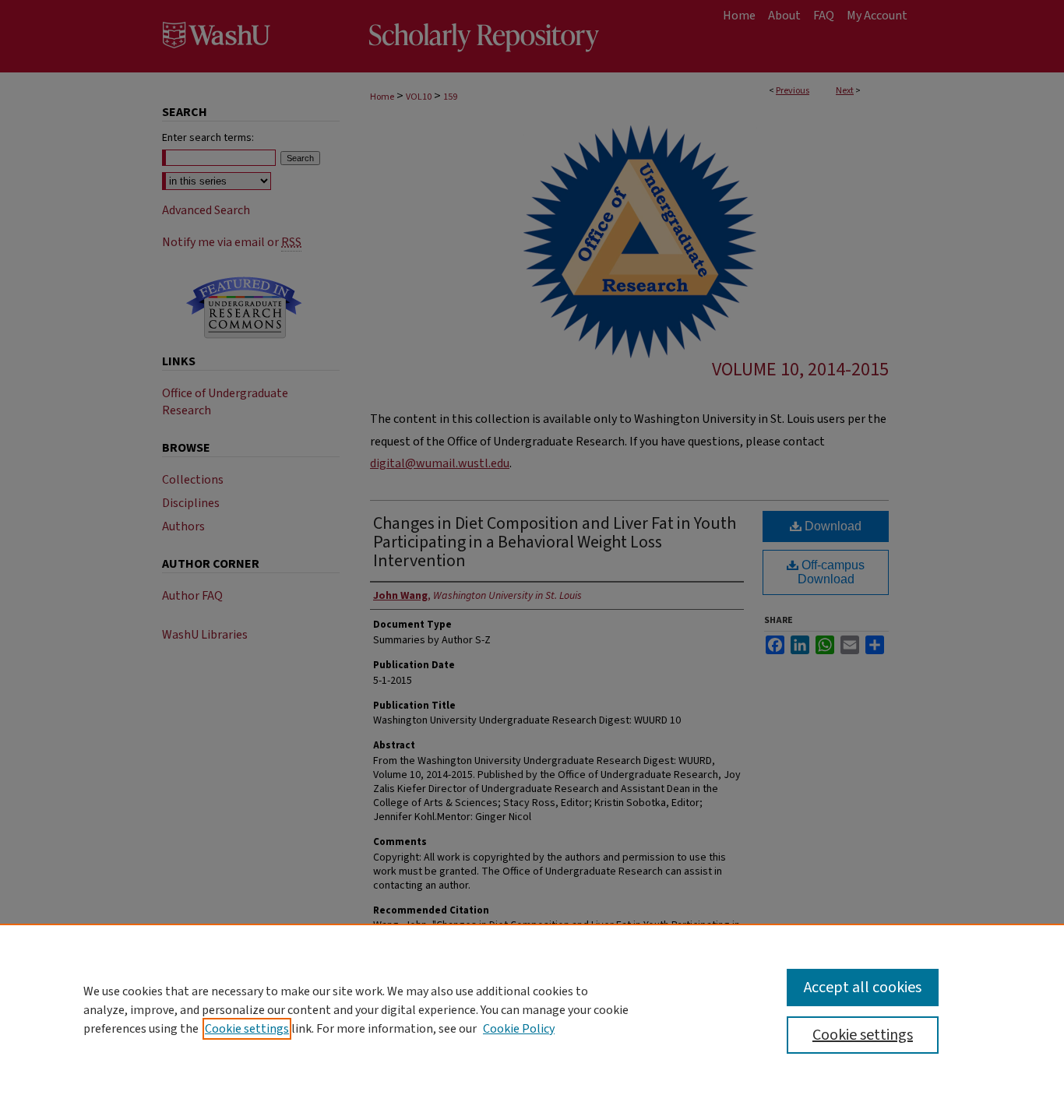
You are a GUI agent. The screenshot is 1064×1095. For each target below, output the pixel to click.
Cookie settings (247, 1028)
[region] (532, 1009)
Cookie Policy (519, 1028)
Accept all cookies (862, 987)
